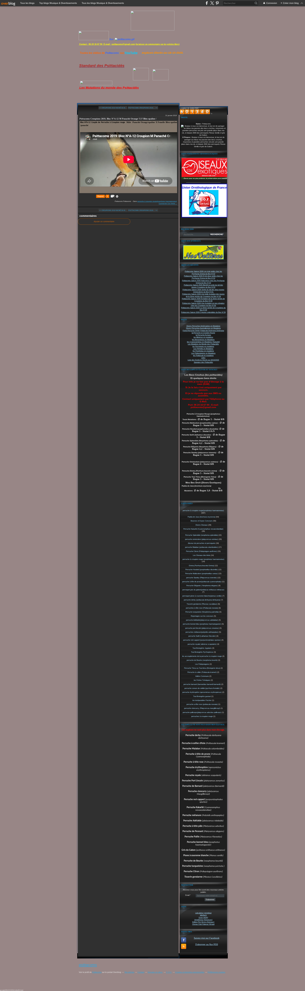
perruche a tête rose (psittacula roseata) (202, 704)
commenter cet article (167, 203)
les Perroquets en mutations (203, 346)
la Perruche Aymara (203, 335)
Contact (141, 972)
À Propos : (187, 137)
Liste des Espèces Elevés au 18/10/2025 (203, 360)
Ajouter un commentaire (104, 221)
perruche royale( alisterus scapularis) (202, 644)
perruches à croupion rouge (202, 716)
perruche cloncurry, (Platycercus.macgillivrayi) (202, 708)
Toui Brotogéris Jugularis (202, 648)
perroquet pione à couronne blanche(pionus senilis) (202, 596)
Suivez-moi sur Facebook (206, 938)
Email (187, 895)
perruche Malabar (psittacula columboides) (201, 547)
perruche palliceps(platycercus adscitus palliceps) (202, 712)
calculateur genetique (203, 913)
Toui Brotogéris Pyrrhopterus (202, 652)
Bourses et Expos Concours (202, 521)
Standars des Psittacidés (203, 362)
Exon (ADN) (203, 917)
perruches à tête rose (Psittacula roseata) (202, 608)
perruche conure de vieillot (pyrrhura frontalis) (202, 688)
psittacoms (88, 965)
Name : (199, 124)
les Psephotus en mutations (203, 351)
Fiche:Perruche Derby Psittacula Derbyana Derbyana (203, 330)
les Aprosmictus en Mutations (203, 340)
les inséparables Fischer (202, 700)
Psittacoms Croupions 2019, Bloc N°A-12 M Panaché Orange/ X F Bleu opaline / (117, 119)
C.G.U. (169, 972)
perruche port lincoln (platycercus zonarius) (202, 628)
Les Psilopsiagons (202, 664)
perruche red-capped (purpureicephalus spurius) (202, 640)
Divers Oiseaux (202, 525)
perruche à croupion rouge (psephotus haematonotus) (203, 559)
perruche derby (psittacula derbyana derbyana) (202, 600)
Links (203, 358)
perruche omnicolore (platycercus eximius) (201, 539)
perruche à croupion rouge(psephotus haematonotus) (157, 201)
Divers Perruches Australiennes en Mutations (203, 328)
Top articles (129, 972)
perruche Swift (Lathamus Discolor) (202, 636)
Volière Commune (202, 676)
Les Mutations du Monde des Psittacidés (203, 344)
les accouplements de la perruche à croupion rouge (202, 656)
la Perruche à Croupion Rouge (203, 333)
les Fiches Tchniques (202, 680)
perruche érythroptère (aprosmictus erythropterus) (202, 692)
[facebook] (207, 3)
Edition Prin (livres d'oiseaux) (203, 922)
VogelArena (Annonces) (203, 920)
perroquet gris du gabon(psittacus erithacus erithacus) (203, 590)
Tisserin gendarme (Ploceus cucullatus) (202, 604)
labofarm (203, 915)
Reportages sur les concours (202, 616)
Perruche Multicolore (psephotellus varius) (201, 573)
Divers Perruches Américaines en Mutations (203, 326)
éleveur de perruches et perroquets (201, 543)
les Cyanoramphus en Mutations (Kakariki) (203, 342)
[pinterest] (217, 3)
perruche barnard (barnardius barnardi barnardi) (202, 684)
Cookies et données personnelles (189, 972)
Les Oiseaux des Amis (201, 555)
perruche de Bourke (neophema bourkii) (202, 660)
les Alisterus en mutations (203, 337)
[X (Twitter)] (212, 3)
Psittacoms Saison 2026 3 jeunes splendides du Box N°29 (203, 312)
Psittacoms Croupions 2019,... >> (142, 108)
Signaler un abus (155, 972)
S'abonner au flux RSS (206, 944)
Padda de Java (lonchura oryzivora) (201, 517)
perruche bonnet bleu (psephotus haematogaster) (202, 624)
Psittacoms (97, 972)
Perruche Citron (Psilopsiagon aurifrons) (201, 551)
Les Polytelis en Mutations (203, 349)
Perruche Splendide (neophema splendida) (201, 535)
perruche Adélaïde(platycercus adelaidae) (202, 620)
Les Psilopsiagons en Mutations (203, 353)
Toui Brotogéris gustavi (202, 696)
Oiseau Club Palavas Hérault (203, 924)
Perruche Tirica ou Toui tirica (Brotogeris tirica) (202, 668)
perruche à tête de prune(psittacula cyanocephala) (201, 582)
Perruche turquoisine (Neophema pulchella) (202, 612)
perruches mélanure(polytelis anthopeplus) (202, 632)
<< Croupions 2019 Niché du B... (113, 108)
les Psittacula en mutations (203, 355)
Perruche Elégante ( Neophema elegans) (202, 586)
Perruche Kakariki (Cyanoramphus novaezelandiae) (203, 529)
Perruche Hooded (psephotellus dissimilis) (201, 569)
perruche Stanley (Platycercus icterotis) (201, 578)
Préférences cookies (216, 972)
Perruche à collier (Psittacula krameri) (202, 672)
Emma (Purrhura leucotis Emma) (201, 566)
